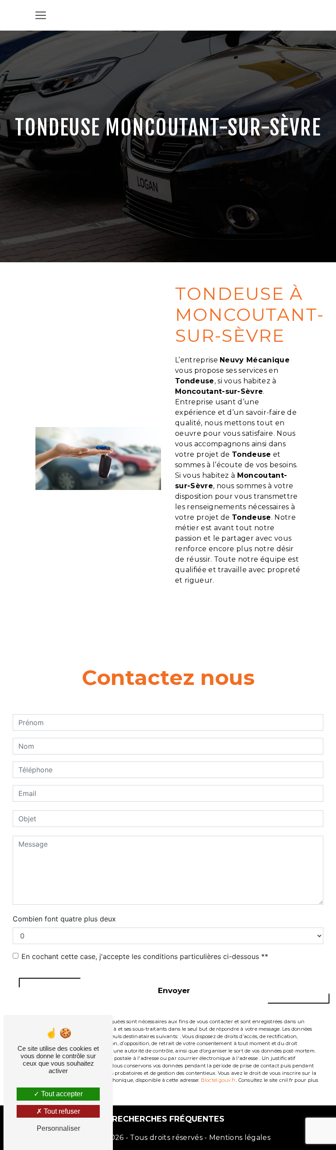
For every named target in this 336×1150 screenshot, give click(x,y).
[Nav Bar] (40, 15)
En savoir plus (248, 612)
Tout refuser (61, 1111)
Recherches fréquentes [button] (168, 1118)
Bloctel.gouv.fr (218, 1080)
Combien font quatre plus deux (64, 918)
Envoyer (174, 990)
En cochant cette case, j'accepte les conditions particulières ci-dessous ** (144, 956)
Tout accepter (61, 1094)
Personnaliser (58, 1128)
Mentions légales (238, 1137)
